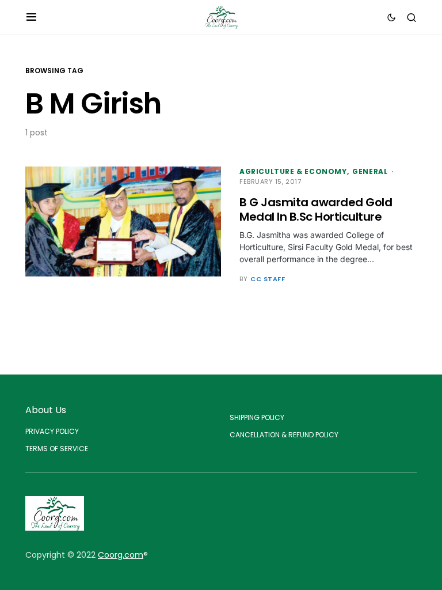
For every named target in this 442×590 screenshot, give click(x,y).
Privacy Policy (52, 431)
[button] (31, 17)
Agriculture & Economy (293, 171)
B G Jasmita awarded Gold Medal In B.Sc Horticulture (315, 209)
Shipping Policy (257, 417)
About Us (45, 410)
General (369, 171)
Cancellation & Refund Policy (284, 435)
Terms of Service (56, 448)
